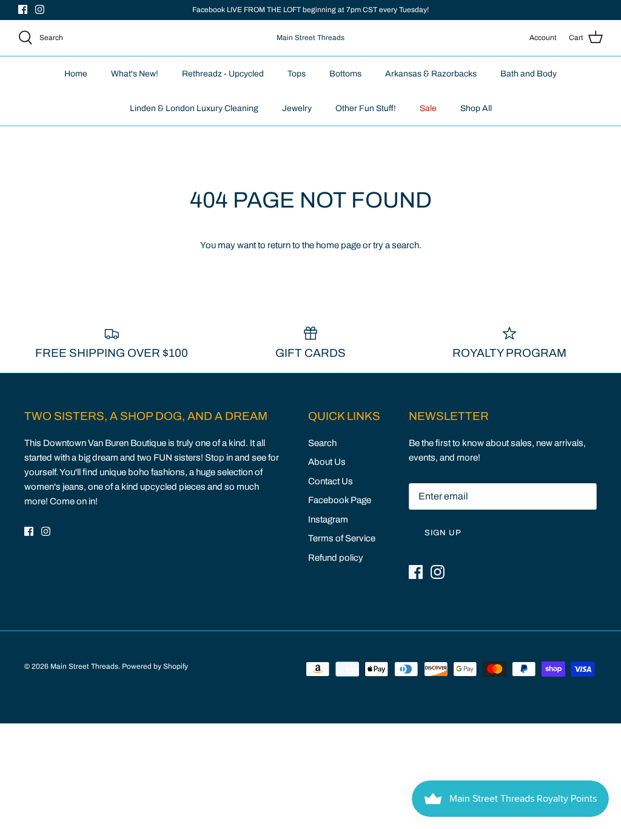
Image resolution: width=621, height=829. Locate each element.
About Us (327, 462)
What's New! (134, 73)
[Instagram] (39, 9)
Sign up (443, 533)
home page (338, 245)
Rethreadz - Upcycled (223, 73)
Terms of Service (341, 538)
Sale (428, 108)
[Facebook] (22, 9)
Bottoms (345, 73)
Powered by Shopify (155, 666)
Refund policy (335, 558)
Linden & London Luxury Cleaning (194, 108)
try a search (396, 245)
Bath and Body (528, 73)
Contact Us (330, 481)
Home (75, 73)
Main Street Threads (84, 666)
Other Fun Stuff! (365, 108)
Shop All (476, 108)
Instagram (328, 519)
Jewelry (297, 108)
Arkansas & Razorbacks (431, 73)
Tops (296, 73)
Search (322, 443)
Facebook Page (339, 500)
